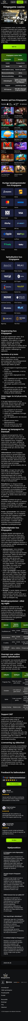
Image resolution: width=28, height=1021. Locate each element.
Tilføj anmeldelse (14, 784)
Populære (3, 104)
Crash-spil (17, 104)
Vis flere (14, 840)
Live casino (11, 104)
